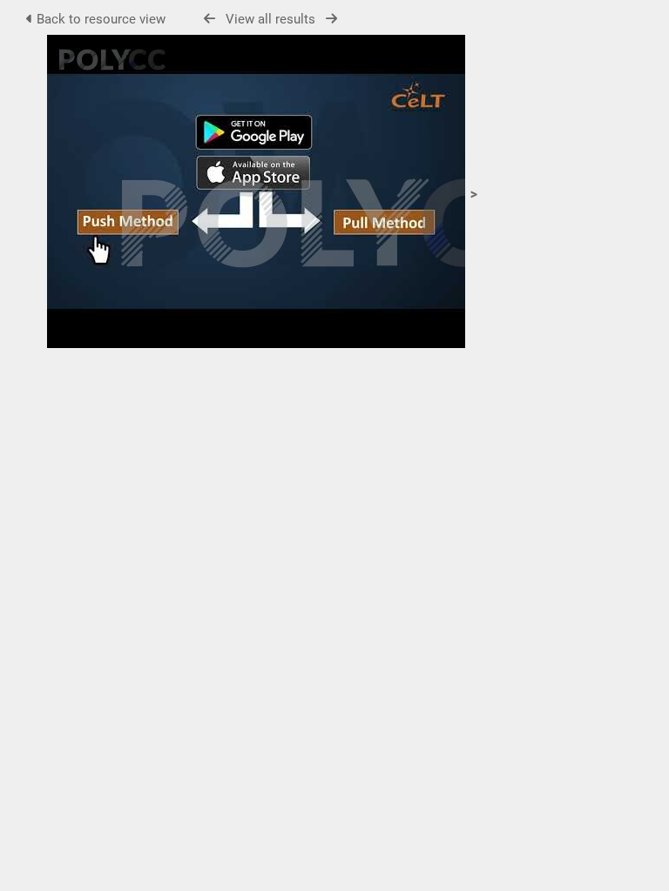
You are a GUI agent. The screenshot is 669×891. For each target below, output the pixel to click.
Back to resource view (99, 19)
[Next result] (331, 18)
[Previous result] (209, 18)
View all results (270, 19)
